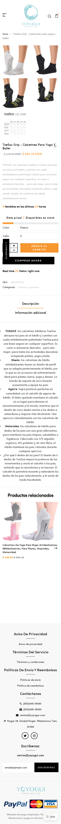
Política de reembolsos (30, 685)
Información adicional (30, 313)
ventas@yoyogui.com (32, 715)
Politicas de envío (30, 679)
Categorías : (9, 287)
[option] (30, 533)
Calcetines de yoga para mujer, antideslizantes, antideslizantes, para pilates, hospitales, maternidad (30, 549)
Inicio (5, 33)
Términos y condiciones (30, 662)
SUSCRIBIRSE (46, 767)
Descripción (30, 304)
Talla (6, 236)
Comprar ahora (28, 260)
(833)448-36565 (32, 703)
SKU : (6, 282)
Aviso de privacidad (30, 644)
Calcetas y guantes (28, 287)
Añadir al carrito (39, 247)
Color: (6, 227)
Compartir (6, 252)
